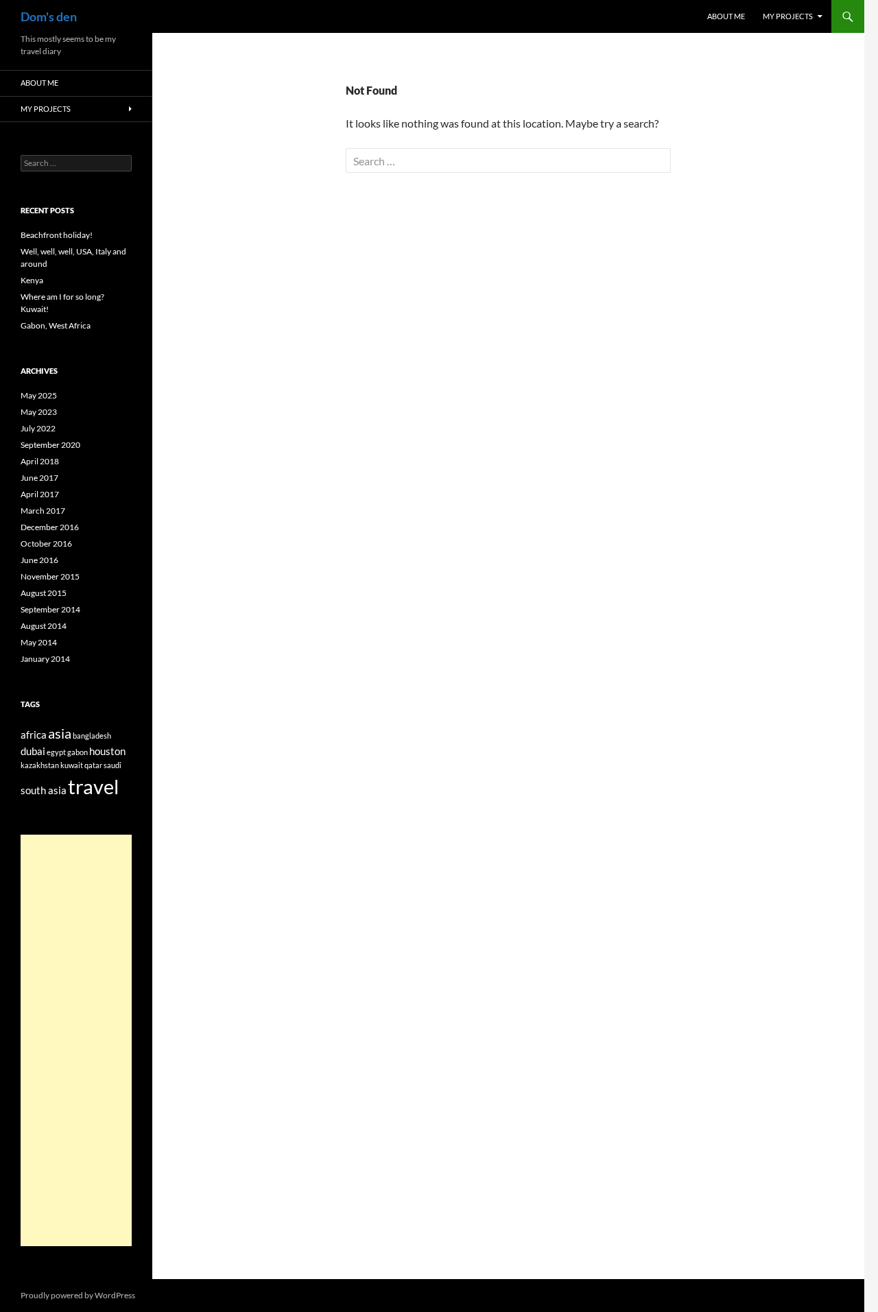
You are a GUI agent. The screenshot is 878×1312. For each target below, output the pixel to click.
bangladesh (92, 735)
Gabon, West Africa (56, 325)
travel (93, 786)
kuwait (71, 765)
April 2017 (40, 494)
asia (59, 733)
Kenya (32, 280)
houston (107, 751)
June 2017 (39, 478)
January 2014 (45, 659)
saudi (112, 765)
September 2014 (50, 609)
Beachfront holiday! (57, 235)
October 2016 (46, 543)
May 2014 (39, 642)
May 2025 (39, 395)
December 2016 (50, 527)
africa (34, 734)
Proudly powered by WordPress (78, 1295)
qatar (93, 765)
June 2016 (39, 560)
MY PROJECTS (788, 16)
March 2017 (43, 510)
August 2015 (44, 593)
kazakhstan (40, 765)
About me (726, 16)
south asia (44, 790)
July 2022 (38, 428)
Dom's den (49, 16)
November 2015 (50, 576)
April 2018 (40, 461)
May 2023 (39, 412)
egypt (56, 752)
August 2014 (44, 626)
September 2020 (50, 445)
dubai (33, 751)
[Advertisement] (76, 1040)
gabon (77, 752)
